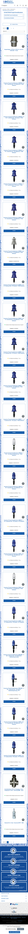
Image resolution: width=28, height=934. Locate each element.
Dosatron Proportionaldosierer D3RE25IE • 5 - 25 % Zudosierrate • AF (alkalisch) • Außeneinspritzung (14, 656)
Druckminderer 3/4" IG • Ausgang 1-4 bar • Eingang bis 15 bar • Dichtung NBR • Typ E (14, 790)
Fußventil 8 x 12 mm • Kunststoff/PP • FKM (14, 822)
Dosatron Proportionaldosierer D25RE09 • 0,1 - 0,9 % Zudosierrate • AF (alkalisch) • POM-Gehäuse (14, 84)
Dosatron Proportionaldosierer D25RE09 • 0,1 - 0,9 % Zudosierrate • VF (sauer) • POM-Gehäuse (14, 118)
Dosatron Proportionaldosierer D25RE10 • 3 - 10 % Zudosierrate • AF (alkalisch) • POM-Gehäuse (14, 151)
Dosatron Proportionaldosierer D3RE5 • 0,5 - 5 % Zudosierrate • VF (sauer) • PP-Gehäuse (14, 756)
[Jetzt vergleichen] (17, 5)
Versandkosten (20, 920)
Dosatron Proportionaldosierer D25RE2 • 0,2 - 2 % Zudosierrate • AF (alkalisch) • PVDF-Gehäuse (14, 252)
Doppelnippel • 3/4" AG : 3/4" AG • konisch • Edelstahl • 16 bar (14, 50)
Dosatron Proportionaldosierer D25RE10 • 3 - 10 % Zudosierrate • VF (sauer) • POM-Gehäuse (14, 185)
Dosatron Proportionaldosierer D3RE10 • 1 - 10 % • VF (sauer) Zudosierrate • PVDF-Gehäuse (14, 454)
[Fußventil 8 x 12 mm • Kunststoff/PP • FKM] (14, 814)
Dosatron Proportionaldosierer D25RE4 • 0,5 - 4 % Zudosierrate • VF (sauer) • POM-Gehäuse (14, 353)
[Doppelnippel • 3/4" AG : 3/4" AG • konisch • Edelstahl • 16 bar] (14, 41)
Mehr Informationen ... (17, 926)
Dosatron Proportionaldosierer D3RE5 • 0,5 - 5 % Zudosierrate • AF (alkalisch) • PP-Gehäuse (14, 723)
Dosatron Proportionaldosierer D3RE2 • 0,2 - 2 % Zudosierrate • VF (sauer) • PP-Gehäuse (14, 622)
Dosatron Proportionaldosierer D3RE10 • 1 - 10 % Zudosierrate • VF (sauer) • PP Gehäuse (14, 521)
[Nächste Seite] (11, 28)
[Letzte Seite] (13, 28)
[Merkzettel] (20, 5)
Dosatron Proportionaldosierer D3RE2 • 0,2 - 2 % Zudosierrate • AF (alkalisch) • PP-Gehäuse (14, 555)
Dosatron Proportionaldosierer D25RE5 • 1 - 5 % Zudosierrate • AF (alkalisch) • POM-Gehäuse (14, 387)
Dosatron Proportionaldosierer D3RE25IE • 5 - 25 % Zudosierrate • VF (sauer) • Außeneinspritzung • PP (14, 689)
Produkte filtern (15, 24)
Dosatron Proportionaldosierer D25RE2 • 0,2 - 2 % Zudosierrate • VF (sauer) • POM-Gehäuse (14, 285)
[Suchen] (14, 5)
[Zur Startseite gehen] (8, 2)
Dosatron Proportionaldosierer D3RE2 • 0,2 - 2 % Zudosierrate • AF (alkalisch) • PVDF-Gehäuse (14, 588)
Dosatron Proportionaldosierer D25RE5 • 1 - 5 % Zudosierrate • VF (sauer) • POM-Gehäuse (14, 420)
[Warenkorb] (25, 5)
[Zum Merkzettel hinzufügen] (23, 46)
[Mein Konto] (23, 5)
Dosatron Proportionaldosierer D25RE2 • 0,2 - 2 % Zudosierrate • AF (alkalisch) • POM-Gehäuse (14, 218)
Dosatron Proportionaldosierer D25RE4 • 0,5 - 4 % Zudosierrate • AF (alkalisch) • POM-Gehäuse (14, 319)
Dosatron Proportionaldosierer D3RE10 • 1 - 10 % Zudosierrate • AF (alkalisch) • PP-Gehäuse (14, 487)
